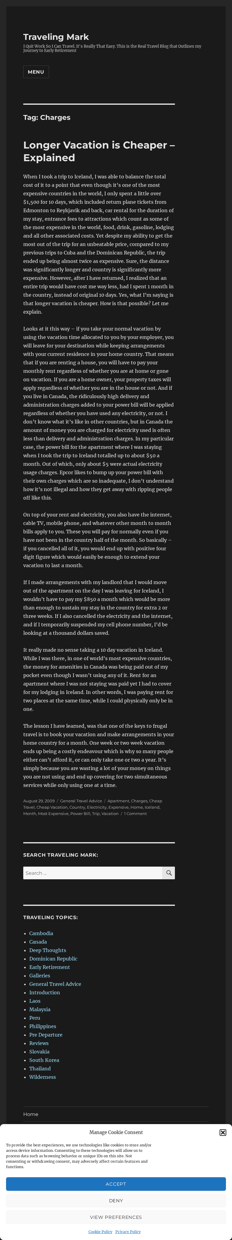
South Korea (44, 1060)
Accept (116, 1184)
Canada (38, 942)
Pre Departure (46, 1035)
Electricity (97, 807)
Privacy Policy (128, 1231)
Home (136, 807)
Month (29, 813)
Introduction (44, 992)
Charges (139, 800)
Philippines (42, 1026)
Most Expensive (53, 813)
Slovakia (39, 1052)
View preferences (116, 1217)
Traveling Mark (56, 37)
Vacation (110, 813)
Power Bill (80, 813)
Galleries (39, 976)
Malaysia (39, 1009)
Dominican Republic (53, 959)
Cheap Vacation (52, 807)
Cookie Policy (100, 1231)
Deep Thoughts (47, 950)
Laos (34, 1001)
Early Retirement (49, 967)
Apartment (118, 800)
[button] (223, 1133)
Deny (116, 1200)
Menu (36, 72)
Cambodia (41, 933)
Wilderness (42, 1077)
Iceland (152, 807)
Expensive (118, 807)
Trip (96, 813)
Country (77, 807)
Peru (34, 1018)
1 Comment (135, 813)
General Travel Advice (81, 800)
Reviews (39, 1043)
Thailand (40, 1069)
